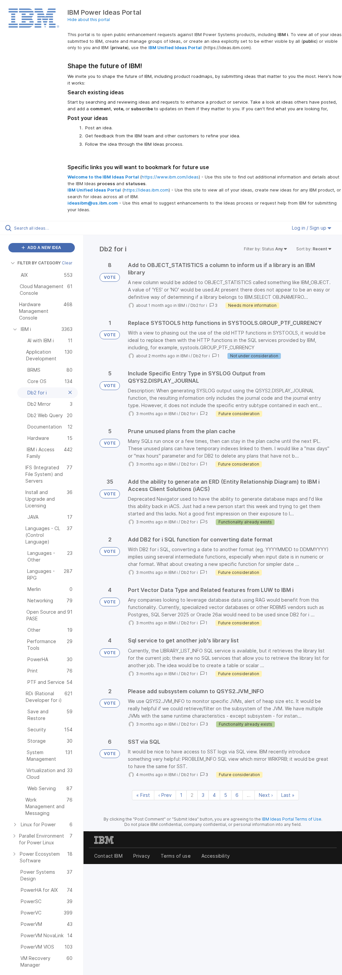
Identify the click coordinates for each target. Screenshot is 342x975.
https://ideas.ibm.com (146, 190)
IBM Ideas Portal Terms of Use (291, 819)
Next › (266, 795)
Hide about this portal (88, 19)
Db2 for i (198, 305)
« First (143, 795)
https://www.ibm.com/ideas (170, 176)
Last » (288, 795)
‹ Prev (165, 795)
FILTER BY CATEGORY (39, 262)
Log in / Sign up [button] (310, 228)
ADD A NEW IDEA (43, 247)
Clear (67, 262)
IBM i (182, 305)
